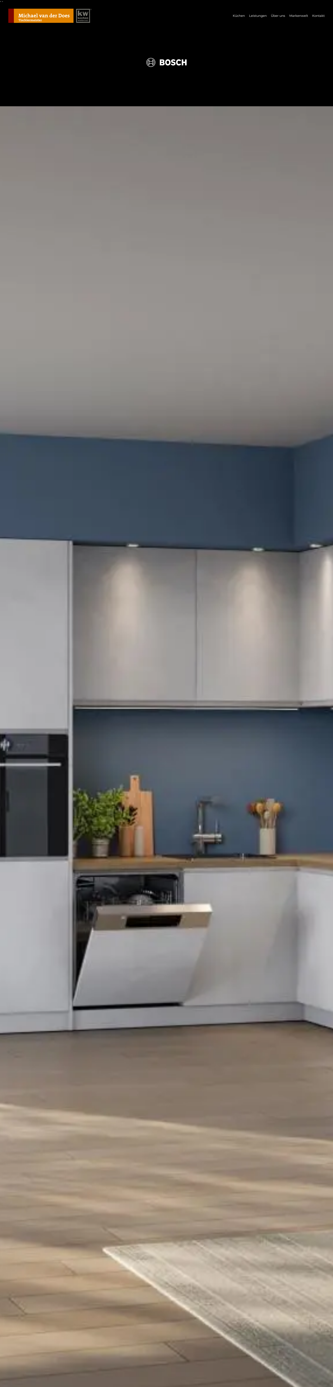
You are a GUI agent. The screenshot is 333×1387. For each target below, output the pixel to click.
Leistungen (258, 16)
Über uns (278, 16)
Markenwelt (298, 16)
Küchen (239, 16)
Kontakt (318, 16)
